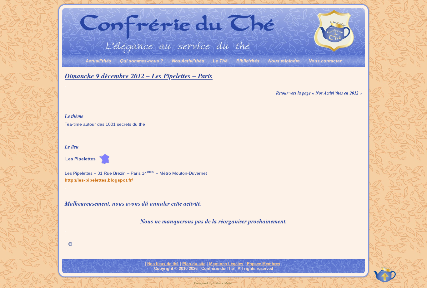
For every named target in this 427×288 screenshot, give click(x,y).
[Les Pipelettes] (104, 165)
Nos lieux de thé (162, 263)
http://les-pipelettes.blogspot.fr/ (99, 180)
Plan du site (193, 263)
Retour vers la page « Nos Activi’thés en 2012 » (319, 93)
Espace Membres (263, 263)
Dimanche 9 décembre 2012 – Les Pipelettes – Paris (139, 76)
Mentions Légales (226, 263)
